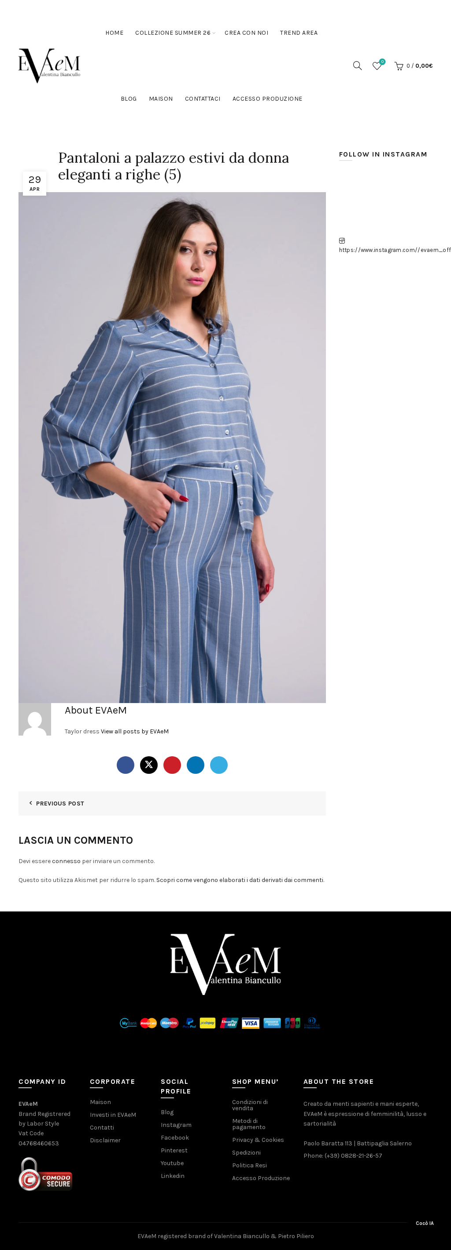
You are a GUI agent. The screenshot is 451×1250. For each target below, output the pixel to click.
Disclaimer (105, 1140)
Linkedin (173, 1176)
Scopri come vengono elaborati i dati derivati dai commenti (239, 880)
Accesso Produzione (268, 98)
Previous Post (60, 803)
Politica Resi (249, 1165)
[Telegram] (219, 765)
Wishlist (382, 61)
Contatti (102, 1127)
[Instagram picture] (354, 187)
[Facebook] (125, 765)
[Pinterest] (172, 765)
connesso (66, 861)
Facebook (175, 1137)
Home (114, 32)
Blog (129, 98)
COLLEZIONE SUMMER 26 (173, 32)
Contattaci (203, 98)
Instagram (176, 1125)
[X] (149, 765)
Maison (161, 98)
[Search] (358, 65)
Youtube (172, 1163)
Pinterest (174, 1150)
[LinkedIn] (195, 765)
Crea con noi (246, 32)
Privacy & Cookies (258, 1140)
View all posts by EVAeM (135, 731)
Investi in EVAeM (113, 1115)
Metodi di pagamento (249, 1124)
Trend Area (299, 32)
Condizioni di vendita (250, 1105)
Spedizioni (246, 1152)
